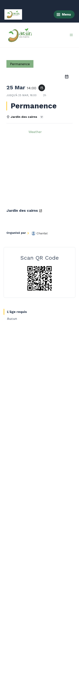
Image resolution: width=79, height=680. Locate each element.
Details (15, 132)
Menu (66, 14)
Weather (35, 132)
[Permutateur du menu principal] (71, 35)
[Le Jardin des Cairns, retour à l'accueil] (13, 14)
